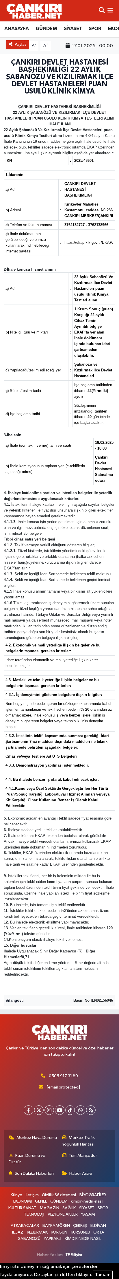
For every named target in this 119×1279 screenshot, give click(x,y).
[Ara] (102, 10)
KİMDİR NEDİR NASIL (83, 1238)
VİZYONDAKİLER (63, 1214)
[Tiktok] (70, 1110)
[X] (39, 1110)
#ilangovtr (15, 1000)
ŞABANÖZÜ (29, 1238)
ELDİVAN (98, 1225)
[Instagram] (49, 1110)
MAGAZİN (49, 1208)
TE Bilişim (73, 1255)
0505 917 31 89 (63, 1076)
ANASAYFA (16, 28)
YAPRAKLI (52, 1238)
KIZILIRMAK (37, 1232)
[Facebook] (28, 1110)
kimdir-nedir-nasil (87, 1201)
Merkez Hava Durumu (36, 1137)
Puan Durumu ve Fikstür (27, 1158)
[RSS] (91, 1110)
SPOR (95, 28)
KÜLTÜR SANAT (22, 1208)
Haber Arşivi (80, 1173)
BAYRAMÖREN (56, 1225)
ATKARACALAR (25, 1225)
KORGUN (59, 1232)
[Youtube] (59, 1110)
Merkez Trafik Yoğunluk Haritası (78, 1140)
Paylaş (21, 44)
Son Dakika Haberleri (34, 1173)
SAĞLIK (69, 1208)
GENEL (41, 1201)
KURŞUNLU (80, 1232)
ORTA (98, 1232)
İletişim (32, 1195)
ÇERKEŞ (80, 1225)
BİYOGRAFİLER (92, 1195)
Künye (16, 1195)
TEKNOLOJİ (34, 1214)
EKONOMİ (22, 1201)
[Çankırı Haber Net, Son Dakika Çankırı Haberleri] (34, 10)
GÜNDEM (46, 28)
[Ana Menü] (110, 10)
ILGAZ (17, 1232)
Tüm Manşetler (83, 1155)
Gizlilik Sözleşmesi (59, 1195)
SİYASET (73, 28)
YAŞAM (88, 1214)
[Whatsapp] (80, 1110)
